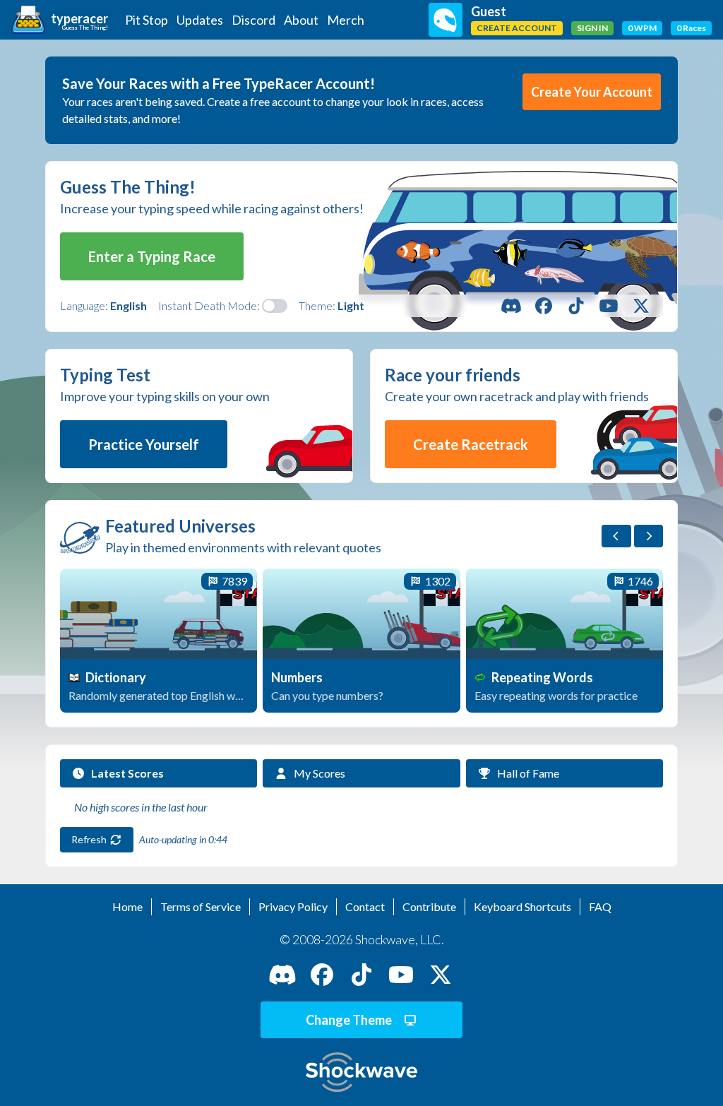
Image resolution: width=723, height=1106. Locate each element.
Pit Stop (146, 20)
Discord (253, 20)
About (301, 20)
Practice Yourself (143, 444)
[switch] (274, 306)
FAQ (600, 906)
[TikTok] (576, 305)
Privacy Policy (293, 906)
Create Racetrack (470, 444)
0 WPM (642, 28)
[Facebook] (543, 305)
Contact (365, 906)
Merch (345, 20)
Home (127, 906)
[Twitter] (641, 305)
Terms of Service (200, 906)
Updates (200, 20)
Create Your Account (591, 92)
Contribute (429, 906)
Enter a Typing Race (151, 256)
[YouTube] (608, 305)
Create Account (517, 28)
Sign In (592, 28)
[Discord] (511, 305)
